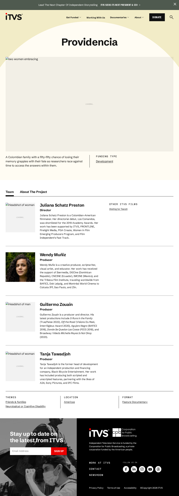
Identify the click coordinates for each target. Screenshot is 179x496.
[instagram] (142, 469)
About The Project (33, 192)
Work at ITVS (99, 462)
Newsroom (96, 475)
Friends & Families (16, 402)
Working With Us (96, 17)
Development (104, 161)
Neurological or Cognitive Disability (26, 406)
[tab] (10, 193)
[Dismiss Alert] (175, 4)
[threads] (158, 469)
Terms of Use (113, 488)
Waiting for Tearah (118, 209)
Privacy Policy (96, 488)
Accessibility (130, 488)
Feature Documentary (135, 402)
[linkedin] (134, 469)
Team (10, 192)
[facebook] (126, 469)
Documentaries (118, 17)
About (138, 17)
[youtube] (150, 469)
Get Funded (72, 17)
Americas (69, 402)
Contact (95, 468)
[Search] (171, 17)
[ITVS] (14, 16)
